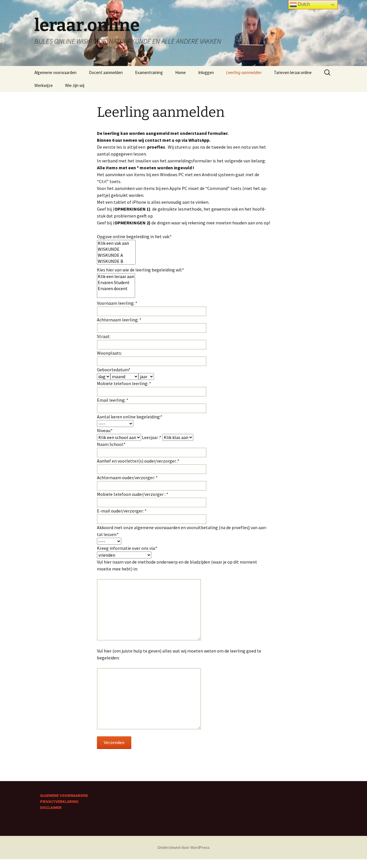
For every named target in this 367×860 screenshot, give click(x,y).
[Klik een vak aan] (116, 243)
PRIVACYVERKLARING (59, 801)
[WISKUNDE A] (116, 255)
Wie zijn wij (74, 85)
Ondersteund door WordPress (183, 847)
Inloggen (206, 72)
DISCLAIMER (51, 807)
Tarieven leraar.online (293, 72)
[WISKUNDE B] (116, 261)
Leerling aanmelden (243, 72)
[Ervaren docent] (116, 289)
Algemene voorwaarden (55, 72)
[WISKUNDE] (116, 249)
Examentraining (149, 72)
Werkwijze (43, 85)
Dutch (303, 4)
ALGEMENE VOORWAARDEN (64, 795)
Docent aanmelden (106, 72)
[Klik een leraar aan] (116, 276)
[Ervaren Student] (116, 282)
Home (180, 72)
